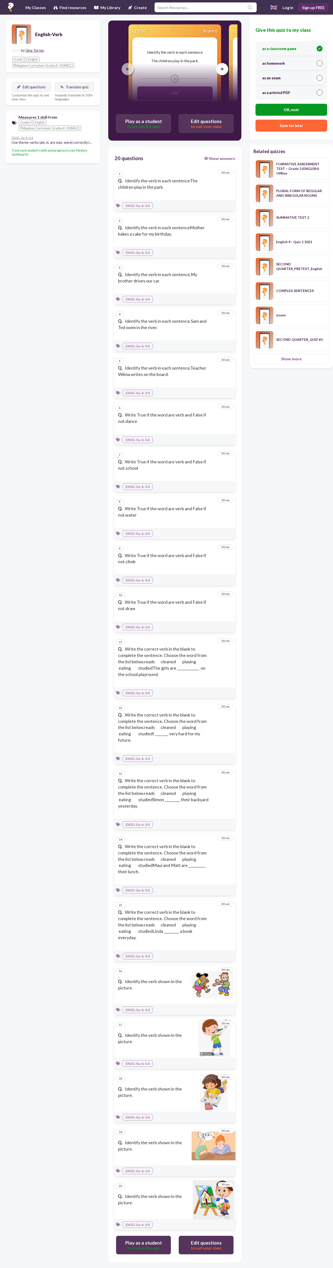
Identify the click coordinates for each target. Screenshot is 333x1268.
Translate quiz (77, 87)
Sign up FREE (313, 7)
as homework (273, 63)
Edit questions (34, 87)
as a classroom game (279, 49)
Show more (291, 358)
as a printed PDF (276, 93)
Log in (288, 7)
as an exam (271, 78)
